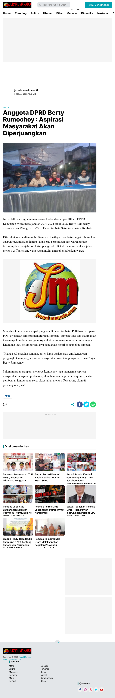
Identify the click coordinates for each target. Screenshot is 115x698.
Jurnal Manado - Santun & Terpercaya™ (17, 658)
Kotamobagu (46, 678)
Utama (47, 13)
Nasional (103, 13)
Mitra (59, 13)
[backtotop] (57, 642)
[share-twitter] (86, 404)
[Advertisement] (57, 40)
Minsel (43, 675)
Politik (35, 13)
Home (7, 13)
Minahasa (13, 672)
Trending (21, 13)
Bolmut (12, 681)
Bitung (12, 669)
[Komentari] (5, 404)
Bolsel (43, 681)
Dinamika (87, 13)
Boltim (43, 672)
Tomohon (44, 669)
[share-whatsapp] (93, 404)
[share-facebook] (80, 404)
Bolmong (13, 675)
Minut (11, 678)
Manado (72, 13)
